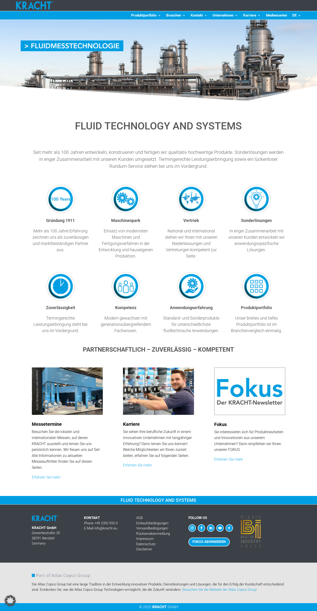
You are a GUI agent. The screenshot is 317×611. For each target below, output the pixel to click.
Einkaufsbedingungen (152, 523)
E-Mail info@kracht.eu (100, 528)
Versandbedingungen (152, 528)
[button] (158, 61)
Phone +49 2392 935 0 (101, 523)
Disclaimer (144, 549)
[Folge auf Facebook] (201, 528)
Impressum (145, 539)
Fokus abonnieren (209, 542)
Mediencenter (276, 15)
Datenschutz (145, 544)
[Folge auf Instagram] (192, 528)
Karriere (249, 15)
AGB (139, 518)
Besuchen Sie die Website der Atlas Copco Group (219, 590)
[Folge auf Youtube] (220, 528)
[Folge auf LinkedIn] (210, 528)
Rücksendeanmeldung (153, 534)
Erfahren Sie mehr (46, 477)
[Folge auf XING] (229, 528)
